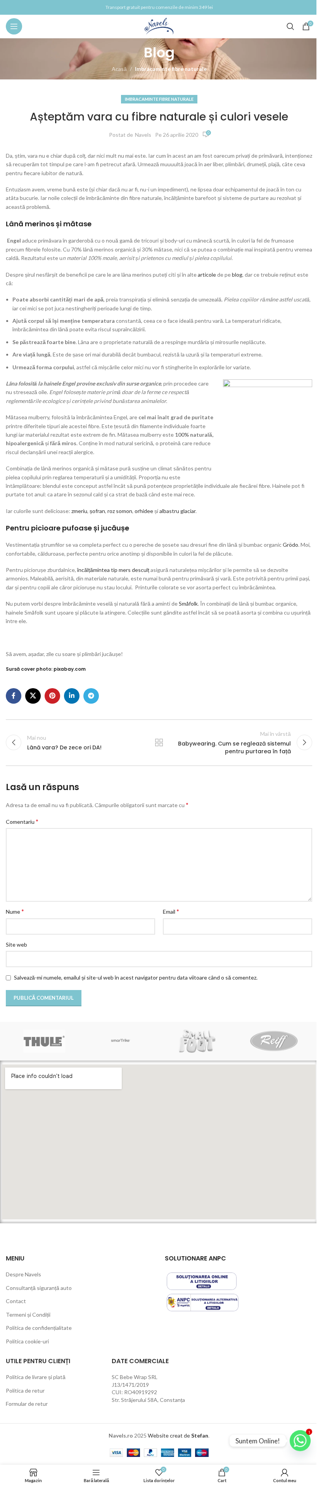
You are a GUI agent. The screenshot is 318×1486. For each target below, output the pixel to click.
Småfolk (188, 603)
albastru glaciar (177, 511)
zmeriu (79, 511)
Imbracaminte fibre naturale (171, 68)
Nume (15, 911)
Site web (16, 944)
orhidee (144, 511)
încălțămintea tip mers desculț (113, 570)
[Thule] (44, 1041)
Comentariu (22, 821)
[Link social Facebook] (13, 696)
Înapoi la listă (159, 742)
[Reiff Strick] (273, 1041)
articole (207, 274)
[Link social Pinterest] (52, 696)
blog (237, 274)
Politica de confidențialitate (39, 1327)
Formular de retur (27, 1403)
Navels (143, 134)
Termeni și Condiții (28, 1314)
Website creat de (169, 1435)
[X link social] (33, 696)
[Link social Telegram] (91, 696)
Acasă (119, 68)
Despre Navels (23, 1274)
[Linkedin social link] (72, 696)
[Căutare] (290, 26)
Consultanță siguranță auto (39, 1288)
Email (171, 911)
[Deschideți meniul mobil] (14, 26)
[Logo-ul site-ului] (159, 25)
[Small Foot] (197, 1041)
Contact (16, 1301)
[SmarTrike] (121, 1041)
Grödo (290, 544)
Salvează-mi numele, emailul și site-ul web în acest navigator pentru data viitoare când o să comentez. (136, 977)
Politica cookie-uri (27, 1341)
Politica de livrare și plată (36, 1377)
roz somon (119, 511)
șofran (97, 511)
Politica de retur (25, 1390)
